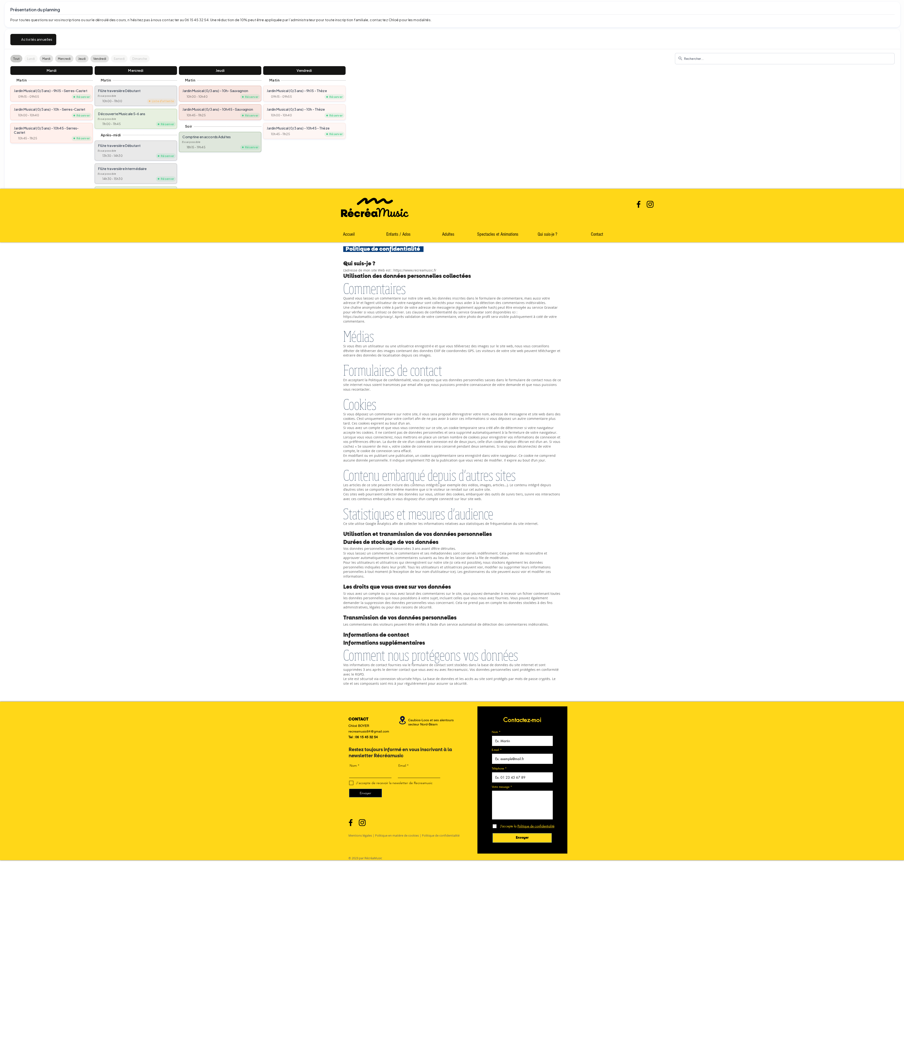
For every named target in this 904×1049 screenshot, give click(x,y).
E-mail (495, 750)
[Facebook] (638, 204)
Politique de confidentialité (441, 835)
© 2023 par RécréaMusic (365, 858)
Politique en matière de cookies (397, 835)
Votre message (500, 787)
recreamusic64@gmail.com (368, 731)
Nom (495, 732)
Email (402, 765)
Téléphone (498, 768)
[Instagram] (650, 204)
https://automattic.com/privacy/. (368, 316)
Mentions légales (360, 835)
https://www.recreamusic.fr (414, 270)
